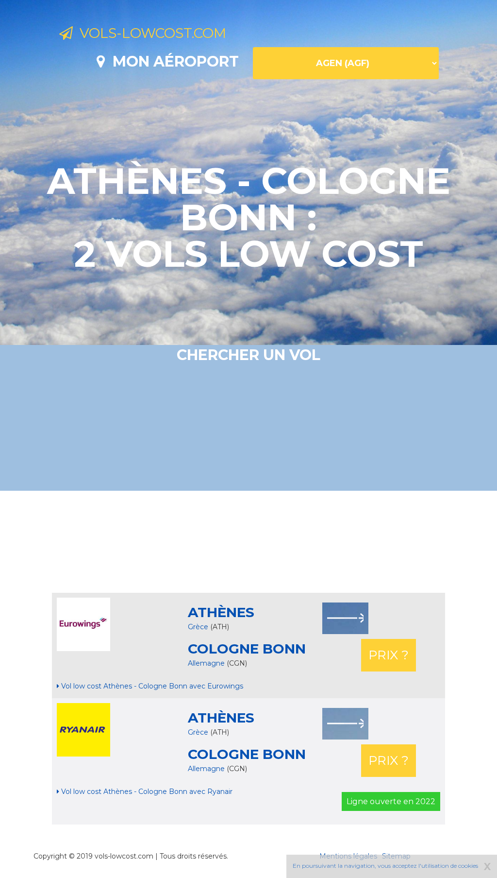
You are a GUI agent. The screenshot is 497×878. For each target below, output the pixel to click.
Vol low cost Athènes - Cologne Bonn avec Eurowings (151, 686)
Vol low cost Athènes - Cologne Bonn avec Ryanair (145, 791)
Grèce (198, 626)
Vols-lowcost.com (149, 33)
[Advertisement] (248, 542)
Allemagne (207, 663)
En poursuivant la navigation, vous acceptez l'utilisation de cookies (385, 865)
